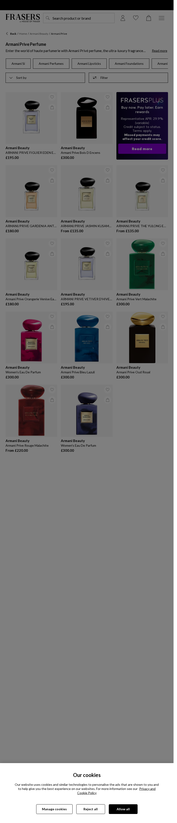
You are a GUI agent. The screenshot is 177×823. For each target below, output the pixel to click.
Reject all (90, 809)
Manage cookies (54, 809)
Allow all (123, 809)
